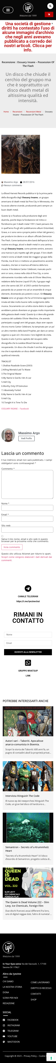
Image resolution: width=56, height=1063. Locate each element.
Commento (8, 469)
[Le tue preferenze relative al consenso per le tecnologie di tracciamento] (51, 1058)
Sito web (5, 525)
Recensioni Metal (33, 111)
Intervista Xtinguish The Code (22, 795)
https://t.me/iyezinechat (28, 601)
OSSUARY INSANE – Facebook (15, 408)
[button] (8, 10)
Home (6, 111)
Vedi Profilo (26, 438)
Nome (5, 503)
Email (5, 514)
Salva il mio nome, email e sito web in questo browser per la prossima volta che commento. (25, 540)
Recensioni (17, 111)
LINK (28, 675)
